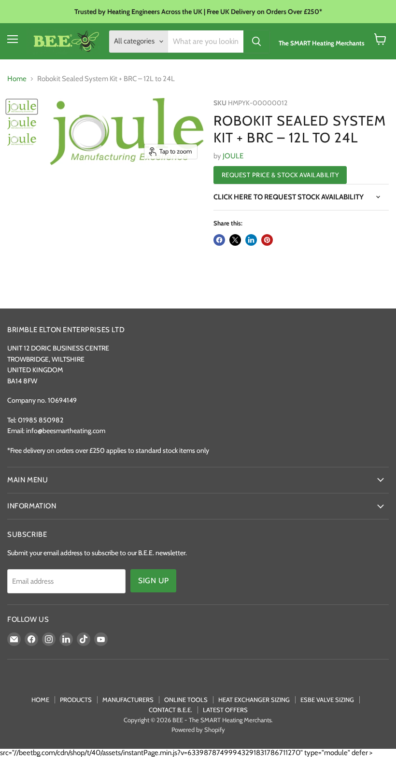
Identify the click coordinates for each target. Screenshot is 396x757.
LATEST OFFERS (225, 710)
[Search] (256, 41)
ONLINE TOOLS (186, 699)
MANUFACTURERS (128, 699)
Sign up (153, 580)
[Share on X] (235, 240)
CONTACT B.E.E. (170, 710)
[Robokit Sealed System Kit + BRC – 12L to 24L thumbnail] (21, 106)
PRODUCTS (76, 699)
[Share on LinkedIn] (251, 240)
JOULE (233, 156)
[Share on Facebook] (219, 240)
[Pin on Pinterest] (267, 240)
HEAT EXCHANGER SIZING (254, 699)
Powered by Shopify (198, 729)
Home (17, 79)
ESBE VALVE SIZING (327, 699)
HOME (40, 699)
